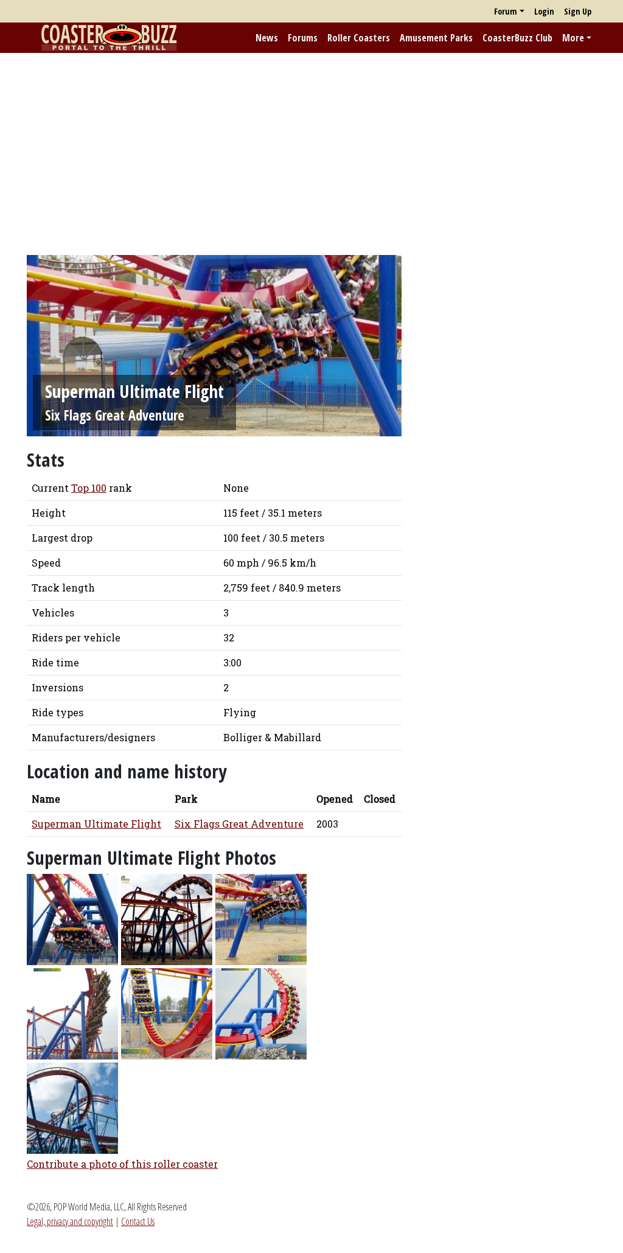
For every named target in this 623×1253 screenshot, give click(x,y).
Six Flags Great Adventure (114, 415)
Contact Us (138, 1221)
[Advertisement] (311, 148)
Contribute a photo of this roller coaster (122, 1163)
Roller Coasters (358, 37)
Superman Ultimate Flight (96, 823)
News (267, 37)
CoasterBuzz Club (517, 37)
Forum (505, 11)
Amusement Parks (436, 37)
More (573, 37)
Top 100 (88, 487)
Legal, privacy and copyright (70, 1221)
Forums (303, 37)
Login (544, 11)
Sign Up (577, 11)
